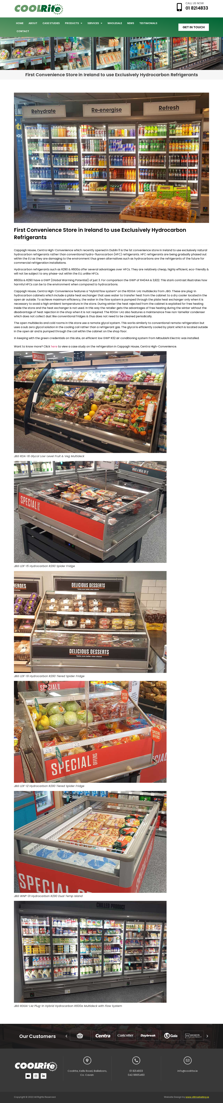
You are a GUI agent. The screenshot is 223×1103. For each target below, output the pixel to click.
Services (93, 23)
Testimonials (148, 23)
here (54, 346)
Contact (23, 31)
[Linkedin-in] (43, 1076)
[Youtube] (28, 1076)
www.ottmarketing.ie (197, 1097)
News (130, 23)
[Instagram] (36, 1076)
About (33, 23)
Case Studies (51, 23)
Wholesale (114, 23)
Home (19, 23)
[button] (66, 1036)
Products (72, 23)
